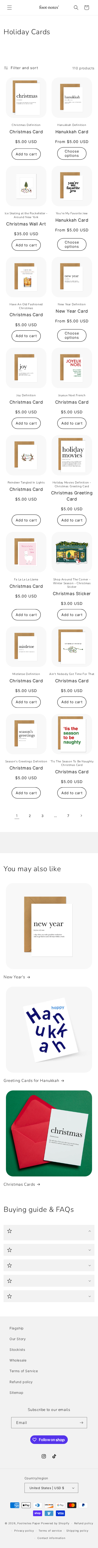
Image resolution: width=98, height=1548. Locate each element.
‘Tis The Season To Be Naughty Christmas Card (71, 763)
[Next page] (81, 815)
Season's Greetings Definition (26, 761)
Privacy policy (24, 1530)
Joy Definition (26, 395)
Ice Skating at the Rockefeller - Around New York (26, 215)
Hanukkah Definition (71, 125)
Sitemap (16, 1392)
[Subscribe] (81, 1422)
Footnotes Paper (28, 1523)
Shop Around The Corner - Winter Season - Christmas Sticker (72, 583)
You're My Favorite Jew (72, 213)
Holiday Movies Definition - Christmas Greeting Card (72, 484)
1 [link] (17, 815)
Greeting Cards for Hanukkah (31, 1080)
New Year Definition (72, 304)
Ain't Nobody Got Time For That (71, 674)
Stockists (17, 1349)
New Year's (14, 977)
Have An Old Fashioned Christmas (26, 306)
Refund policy (21, 1382)
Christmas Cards (19, 1184)
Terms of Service (24, 1371)
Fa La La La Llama (26, 579)
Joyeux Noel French (72, 395)
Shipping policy (77, 1530)
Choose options (72, 153)
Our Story (18, 1339)
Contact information (51, 1538)
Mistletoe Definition (26, 674)
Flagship (17, 1328)
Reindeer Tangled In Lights (26, 482)
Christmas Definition (26, 125)
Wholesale (18, 1360)
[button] (9, 7)
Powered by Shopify (55, 1523)
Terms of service (50, 1530)
